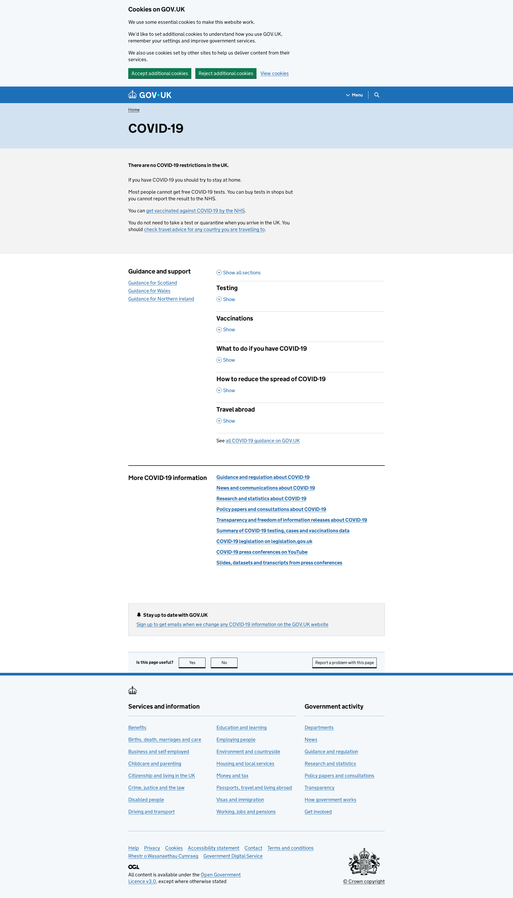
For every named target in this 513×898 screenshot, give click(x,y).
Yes (197, 662)
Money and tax (232, 775)
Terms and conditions (290, 848)
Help (133, 848)
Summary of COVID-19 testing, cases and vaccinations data (282, 531)
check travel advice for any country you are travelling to (204, 229)
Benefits (137, 727)
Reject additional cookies (226, 73)
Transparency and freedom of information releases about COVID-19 (291, 520)
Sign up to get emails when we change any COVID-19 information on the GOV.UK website (232, 624)
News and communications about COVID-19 (265, 488)
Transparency (320, 787)
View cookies (275, 73)
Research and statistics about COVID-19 (261, 498)
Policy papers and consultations (339, 775)
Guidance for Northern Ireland (161, 299)
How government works (330, 800)
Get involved (318, 812)
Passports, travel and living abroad (254, 787)
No (229, 662)
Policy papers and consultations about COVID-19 (271, 509)
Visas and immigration (240, 800)
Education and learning (241, 727)
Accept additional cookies (159, 73)
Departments (319, 727)
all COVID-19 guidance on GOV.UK (263, 441)
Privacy (152, 848)
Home (133, 109)
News (311, 739)
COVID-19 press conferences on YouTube (262, 552)
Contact (253, 848)
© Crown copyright (364, 881)
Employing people (235, 739)
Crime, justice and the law (156, 787)
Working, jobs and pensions (246, 812)
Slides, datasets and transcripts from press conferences (279, 563)
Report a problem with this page (344, 662)
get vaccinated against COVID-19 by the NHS (195, 211)
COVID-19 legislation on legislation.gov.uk (264, 541)
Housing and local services (245, 763)
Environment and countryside (248, 751)
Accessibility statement (213, 848)
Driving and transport (151, 812)
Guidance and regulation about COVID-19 (263, 477)
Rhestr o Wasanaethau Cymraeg (163, 856)
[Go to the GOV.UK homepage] (150, 95)
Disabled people (146, 800)
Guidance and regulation (331, 751)
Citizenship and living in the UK (161, 775)
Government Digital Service (233, 856)
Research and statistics (330, 763)
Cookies (174, 848)
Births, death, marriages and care (164, 739)
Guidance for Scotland (152, 283)
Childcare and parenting (154, 763)
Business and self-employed (158, 751)
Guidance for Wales (149, 291)
